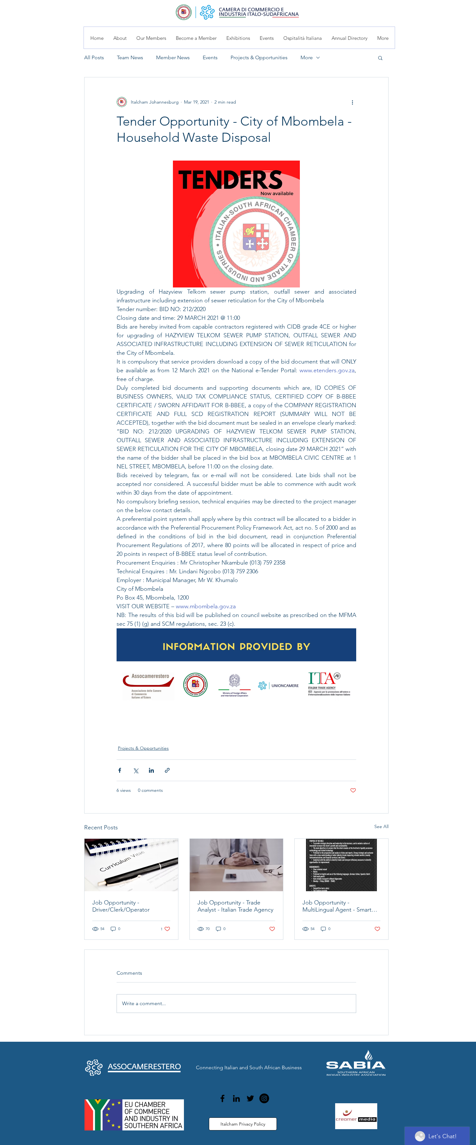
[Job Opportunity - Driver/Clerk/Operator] (131, 865)
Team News (130, 57)
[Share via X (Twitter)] (135, 770)
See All (381, 826)
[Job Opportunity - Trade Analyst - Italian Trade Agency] (236, 865)
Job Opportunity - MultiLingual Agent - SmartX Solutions (338, 906)
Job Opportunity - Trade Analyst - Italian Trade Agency (235, 906)
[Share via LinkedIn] (151, 770)
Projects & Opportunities (259, 57)
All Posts (94, 57)
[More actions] (352, 102)
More (306, 57)
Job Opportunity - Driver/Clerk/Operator (121, 906)
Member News (173, 57)
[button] (380, 57)
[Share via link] (167, 770)
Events (210, 57)
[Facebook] (222, 1098)
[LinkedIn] (236, 1098)
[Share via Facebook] (120, 770)
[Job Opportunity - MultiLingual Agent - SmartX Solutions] (341, 865)
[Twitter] (250, 1098)
